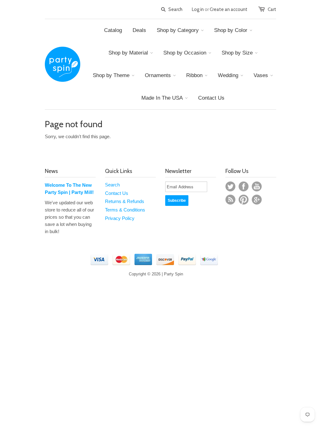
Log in (198, 9)
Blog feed (230, 200)
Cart (272, 9)
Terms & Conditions (125, 209)
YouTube (257, 186)
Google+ (257, 200)
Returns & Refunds (124, 201)
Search (112, 184)
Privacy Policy (119, 218)
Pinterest (244, 200)
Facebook (244, 186)
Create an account (228, 9)
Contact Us (116, 193)
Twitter (230, 186)
